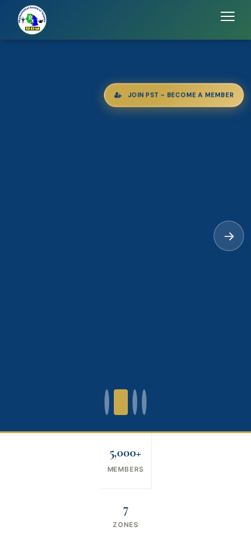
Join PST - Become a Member (180, 95)
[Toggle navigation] (227, 20)
